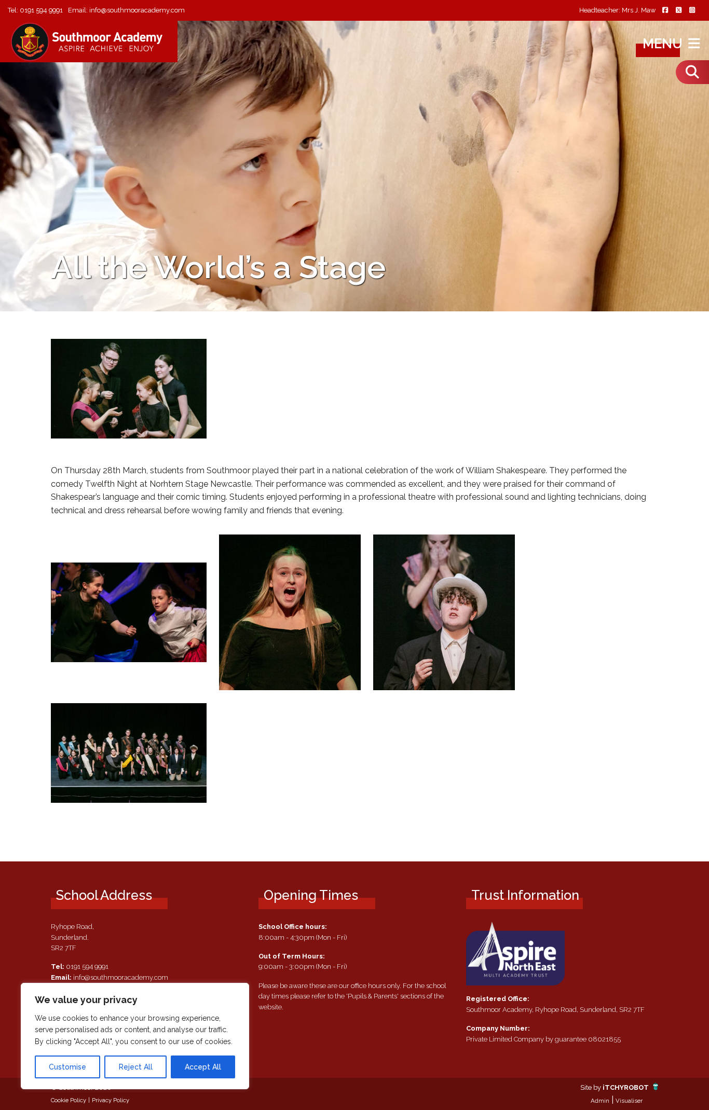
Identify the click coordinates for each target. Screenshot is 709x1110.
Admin (600, 1100)
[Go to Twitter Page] (678, 10)
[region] (135, 1036)
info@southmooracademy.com (137, 10)
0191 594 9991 (41, 10)
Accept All (203, 1067)
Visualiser (629, 1100)
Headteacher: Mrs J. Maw (617, 10)
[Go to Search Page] (692, 72)
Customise (67, 1067)
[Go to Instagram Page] (692, 10)
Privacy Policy (110, 1100)
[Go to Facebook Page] (665, 10)
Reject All (136, 1067)
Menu (664, 43)
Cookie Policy (68, 1100)
